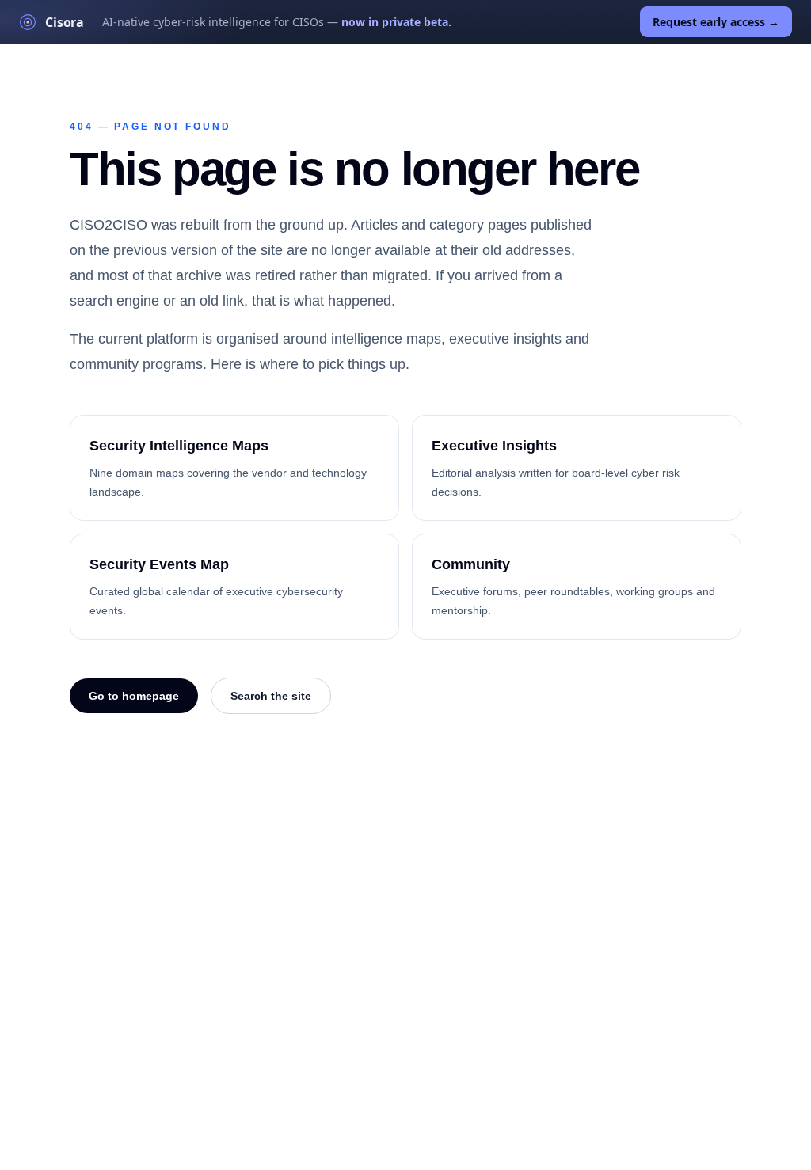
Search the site (270, 695)
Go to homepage (134, 695)
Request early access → (716, 21)
